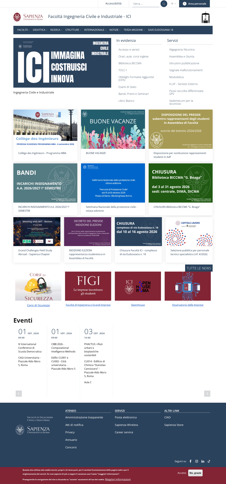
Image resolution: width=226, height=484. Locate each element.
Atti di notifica (74, 425)
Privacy (70, 432)
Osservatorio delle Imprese (187, 305)
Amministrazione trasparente (84, 417)
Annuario (71, 440)
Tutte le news (199, 268)
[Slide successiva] (207, 394)
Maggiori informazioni (118, 479)
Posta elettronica (126, 417)
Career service (124, 432)
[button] (174, 3)
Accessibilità (113, 3)
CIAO (167, 417)
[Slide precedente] (19, 394)
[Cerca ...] (164, 3)
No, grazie (195, 473)
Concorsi (71, 447)
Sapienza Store (173, 425)
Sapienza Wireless (126, 425)
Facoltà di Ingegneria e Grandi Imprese (88, 305)
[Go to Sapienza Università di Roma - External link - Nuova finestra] (30, 17)
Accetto (182, 472)
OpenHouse (138, 305)
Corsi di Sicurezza (38, 305)
